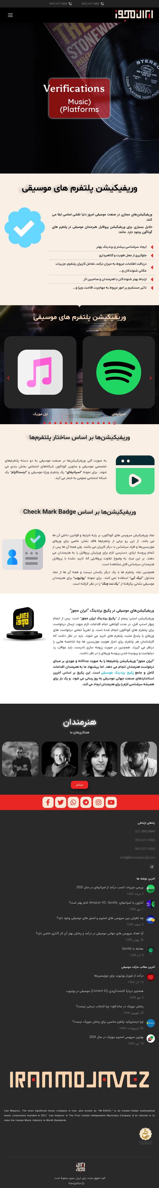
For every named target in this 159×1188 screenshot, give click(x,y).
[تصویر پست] (151, 889)
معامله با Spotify (132, 948)
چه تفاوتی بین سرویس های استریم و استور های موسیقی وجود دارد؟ (100, 918)
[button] (114, 423)
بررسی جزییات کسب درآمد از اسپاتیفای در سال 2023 (109, 887)
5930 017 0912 (90, 4)
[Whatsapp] (73, 802)
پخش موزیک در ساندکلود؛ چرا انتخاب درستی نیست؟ (109, 1006)
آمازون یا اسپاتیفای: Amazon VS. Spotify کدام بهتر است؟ (106, 902)
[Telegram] (86, 802)
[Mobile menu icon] (10, 15)
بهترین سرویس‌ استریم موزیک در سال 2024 (116, 1037)
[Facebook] (48, 802)
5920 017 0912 (58, 4)
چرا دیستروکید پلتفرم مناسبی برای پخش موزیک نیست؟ (107, 1021)
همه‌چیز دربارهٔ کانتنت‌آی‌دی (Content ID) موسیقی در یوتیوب (104, 991)
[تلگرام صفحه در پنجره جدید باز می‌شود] (151, 867)
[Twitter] (60, 802)
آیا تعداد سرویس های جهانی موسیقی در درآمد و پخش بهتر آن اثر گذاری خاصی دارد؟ (89, 933)
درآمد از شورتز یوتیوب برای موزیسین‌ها (118, 975)
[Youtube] (111, 802)
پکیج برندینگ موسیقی (118, 673)
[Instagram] (98, 802)
